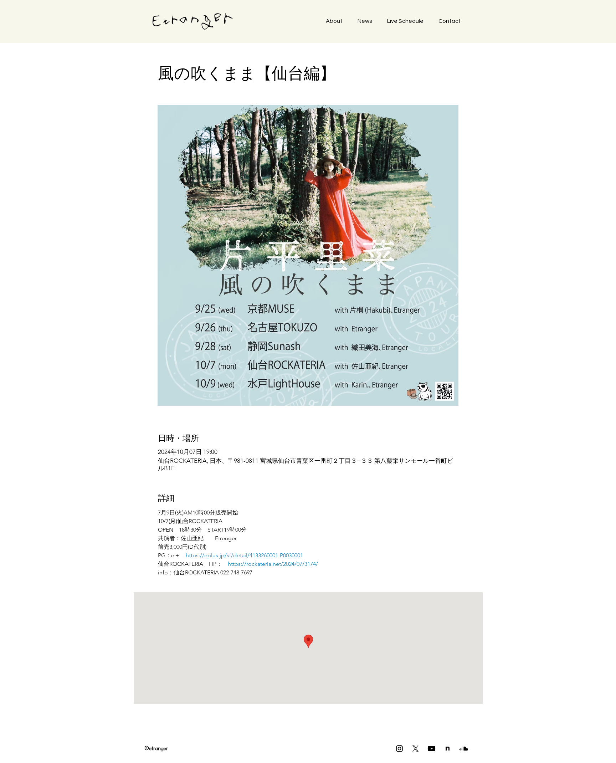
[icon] (447, 748)
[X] (415, 748)
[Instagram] (399, 748)
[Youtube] (431, 748)
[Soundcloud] (463, 748)
